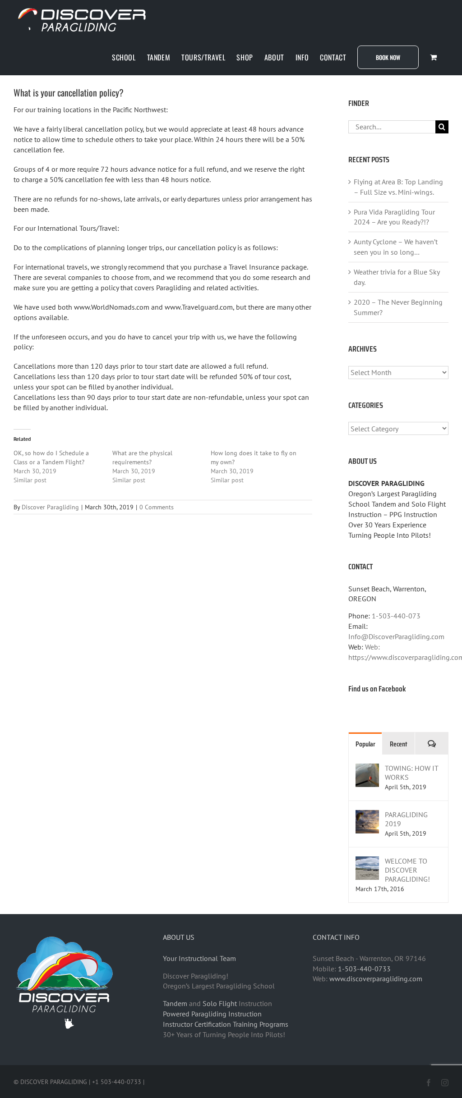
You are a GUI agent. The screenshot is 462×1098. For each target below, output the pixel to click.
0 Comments (156, 507)
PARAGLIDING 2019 (406, 819)
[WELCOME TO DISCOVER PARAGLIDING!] (367, 861)
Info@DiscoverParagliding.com (396, 636)
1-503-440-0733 (364, 968)
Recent (398, 744)
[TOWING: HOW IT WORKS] (367, 768)
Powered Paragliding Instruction (212, 1013)
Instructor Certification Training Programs (225, 1024)
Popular (365, 744)
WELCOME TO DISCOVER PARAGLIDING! (407, 869)
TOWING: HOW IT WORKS (411, 773)
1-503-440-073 (396, 615)
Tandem (175, 1003)
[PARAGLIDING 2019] (367, 814)
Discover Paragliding (50, 507)
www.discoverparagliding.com (375, 978)
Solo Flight (220, 1003)
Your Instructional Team (199, 958)
